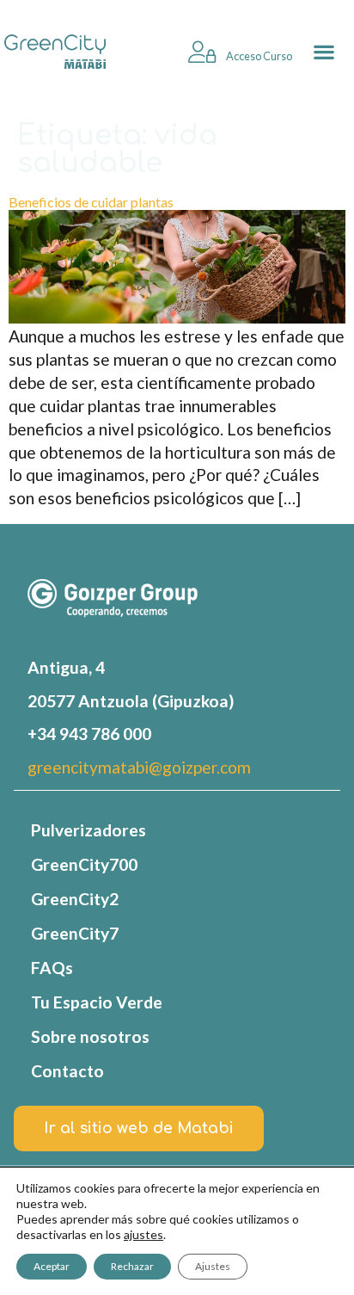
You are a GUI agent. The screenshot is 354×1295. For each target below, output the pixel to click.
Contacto (67, 1071)
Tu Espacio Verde (96, 1002)
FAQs (52, 967)
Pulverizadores (88, 830)
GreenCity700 (84, 864)
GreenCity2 (75, 899)
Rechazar (132, 1266)
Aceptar (52, 1266)
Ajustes (212, 1266)
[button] (323, 52)
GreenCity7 (75, 933)
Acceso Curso (258, 56)
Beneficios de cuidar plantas (91, 202)
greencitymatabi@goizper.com (139, 767)
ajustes (143, 1234)
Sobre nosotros (90, 1036)
